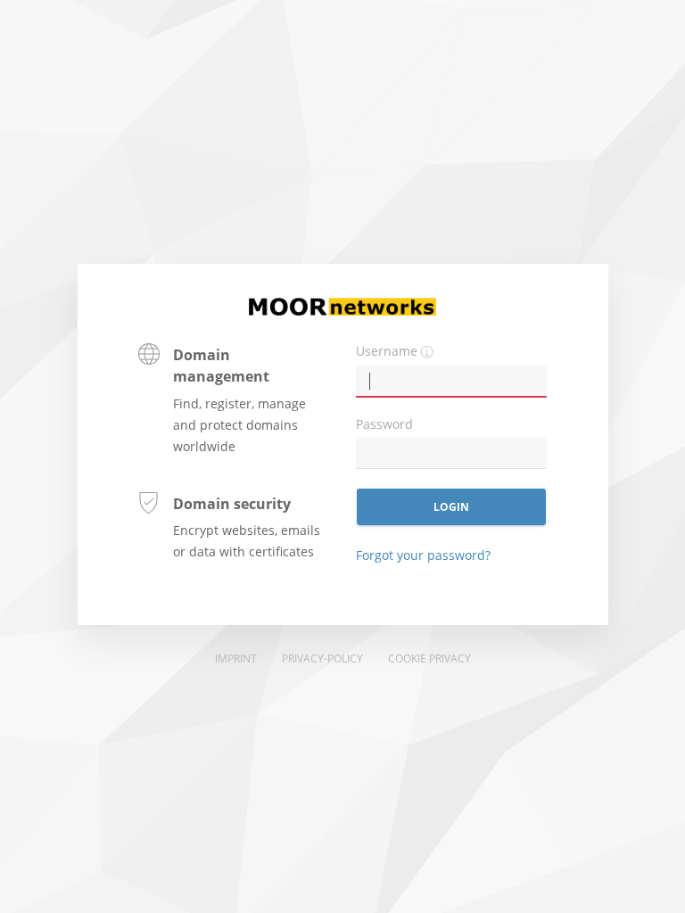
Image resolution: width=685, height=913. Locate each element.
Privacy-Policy (322, 658)
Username (386, 351)
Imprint (236, 658)
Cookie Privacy (429, 658)
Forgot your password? (423, 555)
